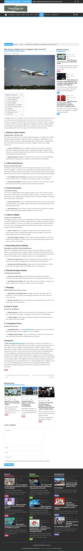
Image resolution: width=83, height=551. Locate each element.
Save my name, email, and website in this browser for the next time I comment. (28, 461)
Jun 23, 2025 (20, 518)
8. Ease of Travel (10, 110)
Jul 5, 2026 (70, 95)
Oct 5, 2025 (42, 398)
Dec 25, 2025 (70, 479)
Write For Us (47, 14)
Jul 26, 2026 (8, 397)
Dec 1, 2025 (19, 479)
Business (18, 14)
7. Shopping (9, 108)
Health (32, 14)
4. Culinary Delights (11, 103)
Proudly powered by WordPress (31, 548)
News (27, 14)
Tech (31, 497)
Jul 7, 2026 (70, 74)
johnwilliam (16, 53)
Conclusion (10, 114)
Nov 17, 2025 (26, 397)
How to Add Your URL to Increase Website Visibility (43, 376)
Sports (23, 14)
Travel (41, 14)
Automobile (11, 14)
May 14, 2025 (45, 520)
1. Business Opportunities (13, 97)
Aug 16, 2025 (70, 498)
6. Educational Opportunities (13, 106)
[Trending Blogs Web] (6, 14)
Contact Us (55, 14)
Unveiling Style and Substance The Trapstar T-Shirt (17, 376)
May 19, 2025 (45, 500)
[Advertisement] (41, 29)
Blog (58, 92)
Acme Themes (57, 548)
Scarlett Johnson (9, 399)
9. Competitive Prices (11, 112)
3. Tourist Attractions (11, 101)
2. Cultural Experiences (12, 99)
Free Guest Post (26, 399)
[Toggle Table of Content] (20, 95)
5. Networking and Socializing (14, 104)
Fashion (37, 14)
